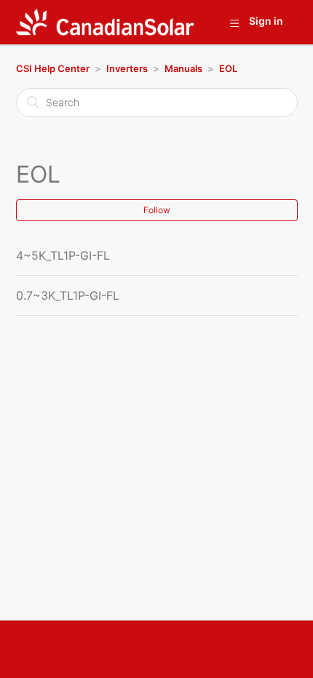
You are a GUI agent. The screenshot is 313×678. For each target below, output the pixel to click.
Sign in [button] (266, 21)
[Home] (105, 22)
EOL (228, 68)
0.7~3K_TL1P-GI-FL (67, 295)
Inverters (127, 68)
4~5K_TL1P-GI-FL (63, 255)
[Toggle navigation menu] (234, 23)
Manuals (183, 68)
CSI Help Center (53, 68)
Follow (156, 209)
